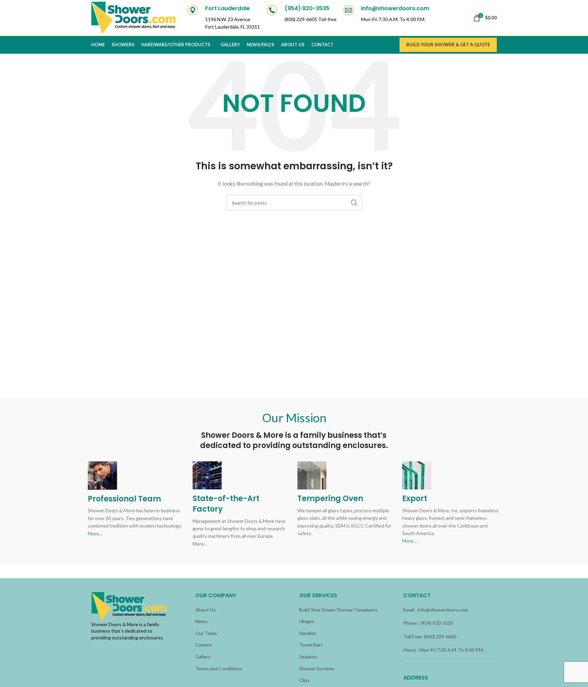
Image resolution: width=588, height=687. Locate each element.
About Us (205, 610)
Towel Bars (311, 645)
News (201, 621)
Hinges (306, 621)
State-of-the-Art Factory (226, 503)
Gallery (202, 656)
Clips (304, 680)
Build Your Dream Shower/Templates (338, 610)
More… (95, 533)
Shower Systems (317, 668)
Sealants (308, 656)
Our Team (206, 633)
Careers (203, 645)
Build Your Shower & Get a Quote (448, 44)
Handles (307, 633)
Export (414, 498)
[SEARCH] (354, 202)
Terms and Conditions (218, 668)
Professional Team (124, 499)
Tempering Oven (330, 498)
